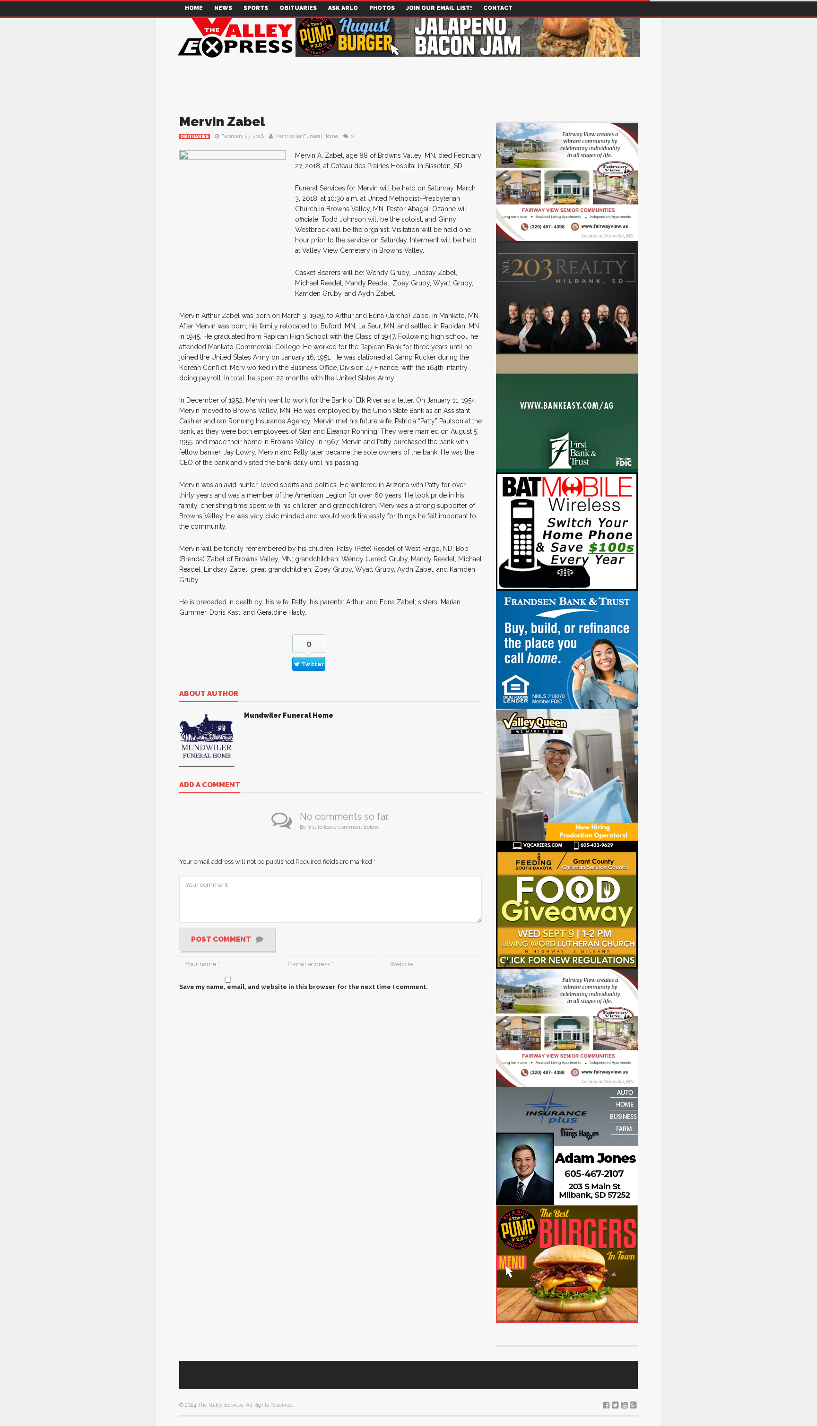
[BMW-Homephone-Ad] (567, 530)
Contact (498, 8)
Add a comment (209, 785)
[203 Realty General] (567, 297)
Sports (255, 8)
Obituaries (298, 8)
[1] (567, 778)
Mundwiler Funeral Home (306, 136)
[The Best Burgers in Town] (567, 1263)
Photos (382, 8)
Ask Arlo (343, 8)
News (223, 8)
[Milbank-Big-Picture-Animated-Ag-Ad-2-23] (567, 412)
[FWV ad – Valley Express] (567, 181)
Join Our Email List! (439, 8)
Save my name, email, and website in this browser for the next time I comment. (303, 986)
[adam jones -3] (567, 1145)
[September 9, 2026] (567, 908)
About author (208, 694)
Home (194, 8)
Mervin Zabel (222, 121)
